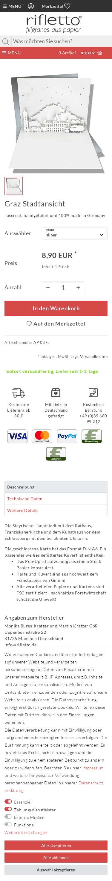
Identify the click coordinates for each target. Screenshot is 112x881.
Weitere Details (23, 510)
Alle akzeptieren (56, 845)
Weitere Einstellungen (25, 832)
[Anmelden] (31, 6)
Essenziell (23, 801)
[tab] (56, 487)
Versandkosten (93, 356)
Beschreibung (20, 486)
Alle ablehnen (56, 857)
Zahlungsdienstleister (35, 809)
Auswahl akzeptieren (56, 869)
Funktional (24, 824)
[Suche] (6, 42)
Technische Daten (24, 498)
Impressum (93, 767)
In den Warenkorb (56, 308)
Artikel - (77, 52)
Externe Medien (29, 817)
